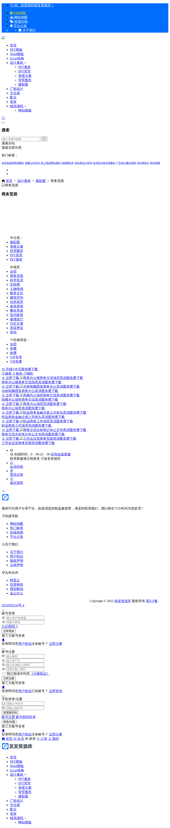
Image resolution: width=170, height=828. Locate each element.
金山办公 (16, 593)
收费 (13, 353)
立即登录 (8, 631)
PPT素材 (24, 67)
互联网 (15, 284)
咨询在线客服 (61, 454)
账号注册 (8, 717)
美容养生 (16, 328)
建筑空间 (16, 297)
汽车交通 (16, 323)
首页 (13, 45)
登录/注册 (9, 721)
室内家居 (16, 315)
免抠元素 (25, 75)
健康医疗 (16, 319)
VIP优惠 (19, 13)
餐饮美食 (16, 310)
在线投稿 (16, 532)
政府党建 (155, 163)
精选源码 (16, 106)
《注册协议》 (40, 673)
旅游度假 (16, 306)
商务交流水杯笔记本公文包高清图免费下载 (33, 434)
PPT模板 (16, 49)
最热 (19, 373)
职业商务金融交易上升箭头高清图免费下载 (33, 417)
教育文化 (16, 293)
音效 (13, 101)
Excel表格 (17, 58)
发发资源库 (52, 458)
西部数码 (16, 589)
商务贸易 (16, 276)
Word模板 (17, 54)
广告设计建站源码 (126, 163)
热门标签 (16, 528)
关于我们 (16, 552)
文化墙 (15, 93)
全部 (13, 271)
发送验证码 (10, 712)
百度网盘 (16, 584)
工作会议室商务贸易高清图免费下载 (28, 443)
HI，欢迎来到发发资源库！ (33, 5)
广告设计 (16, 88)
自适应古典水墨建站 (104, 163)
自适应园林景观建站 (13, 163)
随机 (30, 373)
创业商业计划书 (83, 163)
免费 (13, 348)
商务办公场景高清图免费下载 (23, 408)
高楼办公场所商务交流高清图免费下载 (30, 399)
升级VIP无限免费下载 (21, 369)
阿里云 (15, 580)
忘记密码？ (10, 626)
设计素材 (17, 62)
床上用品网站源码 (51, 163)
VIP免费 (16, 361)
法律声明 (16, 565)
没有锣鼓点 (143, 163)
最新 (8, 373)
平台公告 (20, 26)
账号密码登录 (26, 717)
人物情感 (16, 289)
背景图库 (25, 80)
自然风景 (16, 302)
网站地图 (20, 17)
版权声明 (16, 560)
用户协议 (16, 556)
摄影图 (23, 84)
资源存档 (20, 21)
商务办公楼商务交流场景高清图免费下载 (31, 382)
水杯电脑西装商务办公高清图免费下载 (30, 391)
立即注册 (55, 643)
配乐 (13, 97)
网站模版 (25, 110)
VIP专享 (16, 357)
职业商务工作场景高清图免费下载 (26, 425)
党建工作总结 (32, 163)
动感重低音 (67, 163)
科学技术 (16, 280)
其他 (13, 332)
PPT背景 (24, 71)
